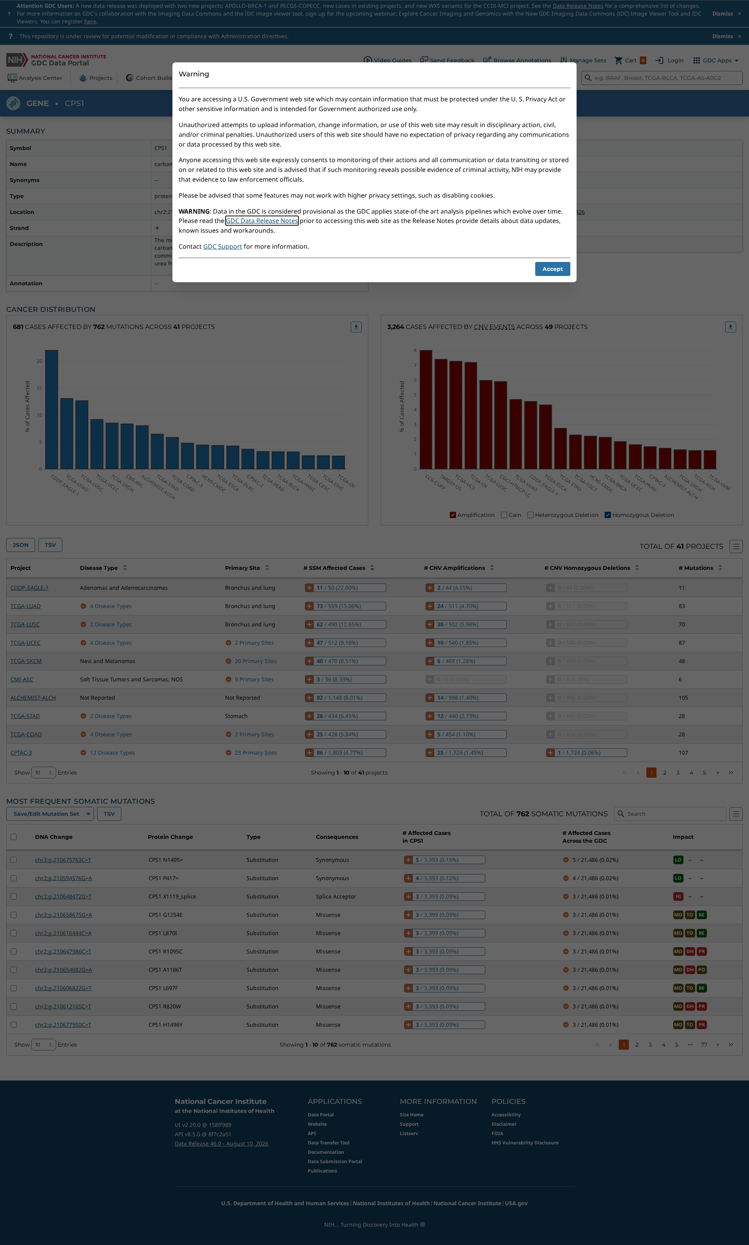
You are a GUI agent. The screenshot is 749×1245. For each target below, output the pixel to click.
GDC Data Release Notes (262, 220)
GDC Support (222, 246)
